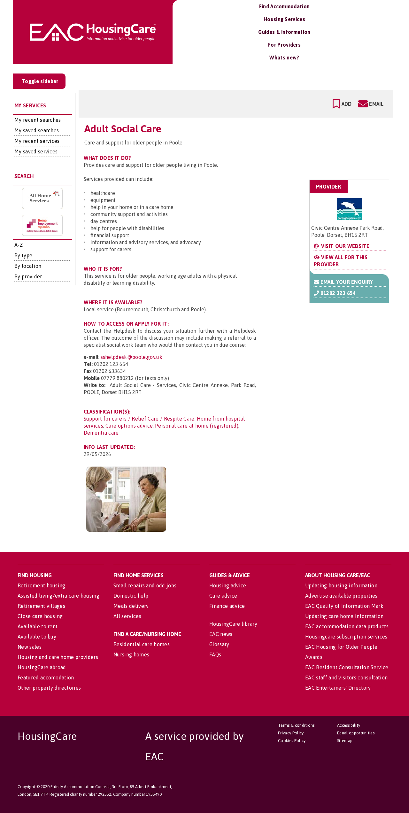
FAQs (215, 654)
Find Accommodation (284, 6)
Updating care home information (344, 616)
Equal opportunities (355, 733)
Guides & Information (284, 32)
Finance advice (227, 606)
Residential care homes (141, 644)
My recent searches (37, 120)
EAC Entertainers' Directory (338, 688)
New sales (30, 647)
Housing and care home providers (58, 657)
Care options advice (129, 426)
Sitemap (344, 740)
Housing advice (227, 585)
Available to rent (38, 626)
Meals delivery (131, 606)
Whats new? (284, 57)
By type (23, 255)
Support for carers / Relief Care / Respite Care (139, 419)
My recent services (37, 141)
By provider (28, 276)
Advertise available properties (341, 596)
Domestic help (130, 596)
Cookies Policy (291, 740)
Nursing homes (131, 654)
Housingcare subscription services (346, 636)
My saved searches (36, 130)
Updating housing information (341, 585)
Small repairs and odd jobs (144, 585)
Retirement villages (41, 606)
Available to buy (37, 636)
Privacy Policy (291, 733)
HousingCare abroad (42, 667)
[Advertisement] (338, 148)
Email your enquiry (346, 282)
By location (28, 266)
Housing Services (284, 19)
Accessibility (348, 725)
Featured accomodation (46, 677)
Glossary (219, 644)
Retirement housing (42, 585)
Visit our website (344, 246)
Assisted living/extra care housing (58, 596)
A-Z (18, 245)
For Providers (284, 45)
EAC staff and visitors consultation (346, 677)
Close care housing (40, 616)
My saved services (36, 151)
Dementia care (101, 433)
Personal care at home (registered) (196, 426)
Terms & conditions (296, 725)
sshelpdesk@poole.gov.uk (131, 357)
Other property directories (49, 688)
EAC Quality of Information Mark (344, 606)
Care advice (223, 596)
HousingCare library (233, 624)
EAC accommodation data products (347, 626)
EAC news (221, 634)
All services (127, 616)
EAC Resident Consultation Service (347, 667)
